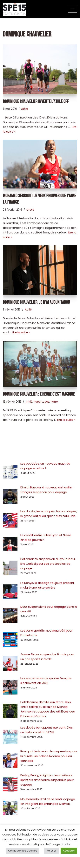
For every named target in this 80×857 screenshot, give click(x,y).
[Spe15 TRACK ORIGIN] (14, 9)
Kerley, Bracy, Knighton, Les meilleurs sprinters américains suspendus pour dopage (47, 780)
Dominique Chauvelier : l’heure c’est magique (39, 394)
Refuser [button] (51, 851)
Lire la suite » (21, 332)
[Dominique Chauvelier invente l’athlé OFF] (40, 69)
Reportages (41, 402)
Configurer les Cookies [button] (22, 851)
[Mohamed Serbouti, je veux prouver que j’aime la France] (40, 164)
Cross (30, 210)
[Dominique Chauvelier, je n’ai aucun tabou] (40, 270)
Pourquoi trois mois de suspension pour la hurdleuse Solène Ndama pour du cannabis (48, 756)
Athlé (24, 109)
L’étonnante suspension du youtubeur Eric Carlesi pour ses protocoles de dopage (47, 563)
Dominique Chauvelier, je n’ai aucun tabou (36, 302)
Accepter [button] (69, 851)
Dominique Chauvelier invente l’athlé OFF (36, 101)
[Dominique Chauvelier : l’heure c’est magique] (40, 364)
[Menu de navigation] (72, 9)
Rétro (54, 402)
